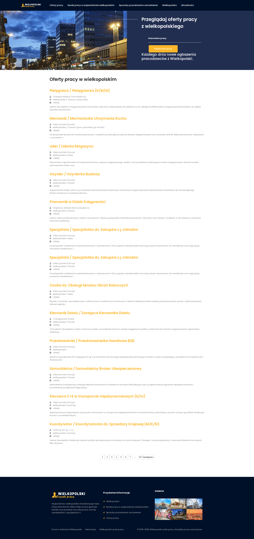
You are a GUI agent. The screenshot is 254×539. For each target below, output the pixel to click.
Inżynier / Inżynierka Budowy (75, 174)
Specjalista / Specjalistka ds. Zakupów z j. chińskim (94, 229)
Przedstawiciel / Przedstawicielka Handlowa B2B (92, 340)
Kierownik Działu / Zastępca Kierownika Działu (90, 313)
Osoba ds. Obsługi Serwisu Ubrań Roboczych (89, 285)
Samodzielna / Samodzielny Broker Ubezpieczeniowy (96, 368)
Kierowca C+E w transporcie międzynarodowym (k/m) (97, 396)
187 (140, 457)
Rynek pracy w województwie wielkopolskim (127, 507)
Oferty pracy (112, 518)
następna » (148, 457)
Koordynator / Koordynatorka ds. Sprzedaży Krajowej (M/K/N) (104, 424)
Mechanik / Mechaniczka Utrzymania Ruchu (88, 118)
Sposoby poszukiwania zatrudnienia (123, 512)
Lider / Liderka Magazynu (72, 146)
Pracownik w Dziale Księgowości (78, 201)
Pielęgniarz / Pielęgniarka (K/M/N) (80, 90)
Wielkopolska (112, 501)
